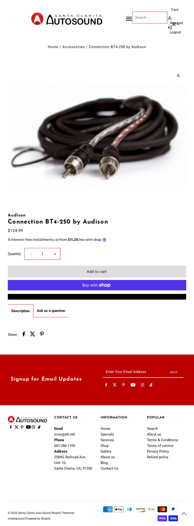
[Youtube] (133, 386)
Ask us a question (51, 311)
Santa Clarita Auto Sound (34, 513)
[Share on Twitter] (32, 335)
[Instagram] (142, 386)
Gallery (106, 451)
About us (108, 457)
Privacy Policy (158, 451)
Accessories (73, 47)
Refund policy (157, 457)
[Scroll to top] (184, 513)
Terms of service (160, 446)
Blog (104, 463)
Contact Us (109, 468)
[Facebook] (106, 386)
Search (152, 429)
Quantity (14, 254)
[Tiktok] (151, 386)
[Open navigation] (129, 19)
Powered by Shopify (38, 518)
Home (53, 47)
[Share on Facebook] (23, 335)
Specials (107, 434)
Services (107, 440)
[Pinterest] (123, 386)
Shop (105, 446)
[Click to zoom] (178, 75)
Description (20, 311)
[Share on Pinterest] (42, 335)
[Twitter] (115, 386)
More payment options (97, 297)
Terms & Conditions (162, 440)
